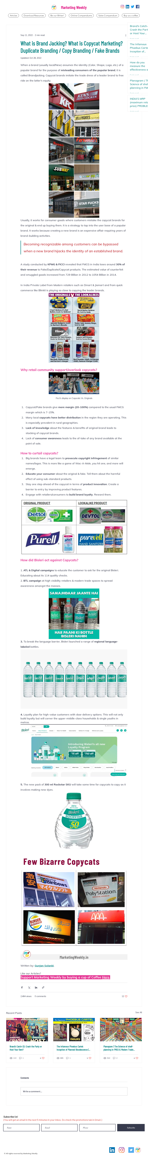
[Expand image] (74, 96)
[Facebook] (137, 6)
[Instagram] (122, 6)
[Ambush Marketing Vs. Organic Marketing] (27, 1029)
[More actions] (125, 35)
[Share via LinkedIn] (36, 987)
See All (138, 1012)
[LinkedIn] (127, 6)
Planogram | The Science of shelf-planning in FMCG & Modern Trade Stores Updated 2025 (118, 1048)
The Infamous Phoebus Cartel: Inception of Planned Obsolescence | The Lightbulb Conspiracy (73, 1048)
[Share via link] (43, 987)
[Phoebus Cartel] (74, 1029)
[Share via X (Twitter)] (29, 987)
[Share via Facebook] (22, 987)
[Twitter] (132, 6)
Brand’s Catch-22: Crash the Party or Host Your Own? (26, 1048)
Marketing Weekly (74, 7)
